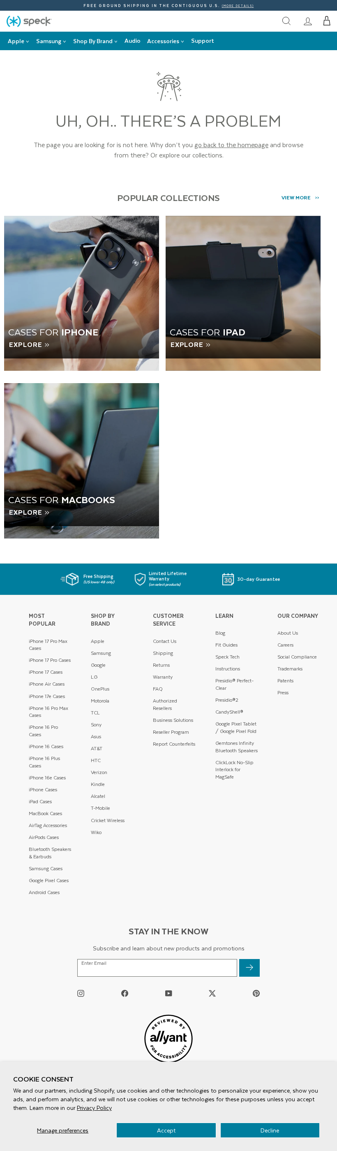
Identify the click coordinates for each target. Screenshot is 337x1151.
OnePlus (100, 689)
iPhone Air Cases (47, 684)
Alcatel (98, 796)
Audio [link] (133, 40)
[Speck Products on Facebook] (124, 993)
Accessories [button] (163, 41)
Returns (161, 665)
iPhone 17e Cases (47, 696)
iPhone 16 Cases (46, 746)
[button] (327, 21)
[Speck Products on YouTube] (168, 993)
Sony (96, 724)
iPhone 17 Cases (45, 672)
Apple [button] (16, 41)
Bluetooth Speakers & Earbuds (50, 852)
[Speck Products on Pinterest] (256, 993)
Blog (220, 633)
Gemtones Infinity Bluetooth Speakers (236, 746)
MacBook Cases (45, 813)
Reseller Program (171, 732)
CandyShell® (229, 712)
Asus (96, 736)
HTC (96, 760)
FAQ (158, 689)
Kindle (98, 784)
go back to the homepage (231, 144)
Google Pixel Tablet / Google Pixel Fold (235, 727)
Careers (285, 645)
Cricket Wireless (108, 820)
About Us (287, 633)
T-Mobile (100, 808)
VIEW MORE (296, 197)
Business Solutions (173, 720)
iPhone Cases (43, 789)
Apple (97, 641)
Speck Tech (227, 657)
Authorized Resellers (165, 704)
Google (98, 665)
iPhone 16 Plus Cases (44, 762)
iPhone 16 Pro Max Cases (48, 711)
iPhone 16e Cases (47, 777)
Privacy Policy (94, 1107)
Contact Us (164, 641)
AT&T (96, 748)
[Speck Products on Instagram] (80, 993)
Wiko (96, 832)
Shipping (163, 653)
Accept (166, 1130)
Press (283, 692)
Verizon (99, 772)
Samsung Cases (45, 868)
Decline (270, 1130)
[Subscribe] (249, 968)
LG (94, 677)
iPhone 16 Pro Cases (43, 730)
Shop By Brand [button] (93, 41)
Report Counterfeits (174, 744)
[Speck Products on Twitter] (212, 993)
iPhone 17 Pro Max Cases (48, 644)
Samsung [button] (48, 41)
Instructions (227, 669)
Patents (285, 680)
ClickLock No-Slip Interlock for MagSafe (234, 769)
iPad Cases (40, 801)
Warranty (163, 677)
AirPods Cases (44, 837)
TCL (95, 712)
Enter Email (93, 963)
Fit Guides (226, 645)
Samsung (101, 653)
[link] (308, 21)
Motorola (100, 701)
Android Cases (44, 892)
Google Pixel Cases (49, 880)
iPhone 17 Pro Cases (50, 660)
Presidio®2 (226, 700)
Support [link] (202, 40)
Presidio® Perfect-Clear (234, 684)
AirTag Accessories (48, 825)
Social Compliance (297, 657)
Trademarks (289, 669)
